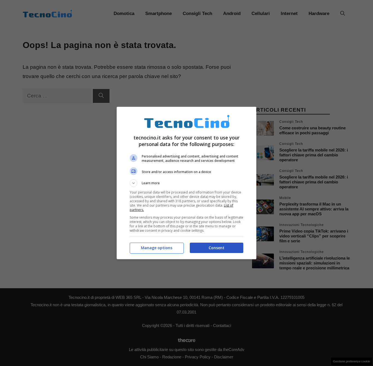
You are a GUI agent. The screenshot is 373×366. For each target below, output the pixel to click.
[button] (186, 183)
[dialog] (186, 183)
